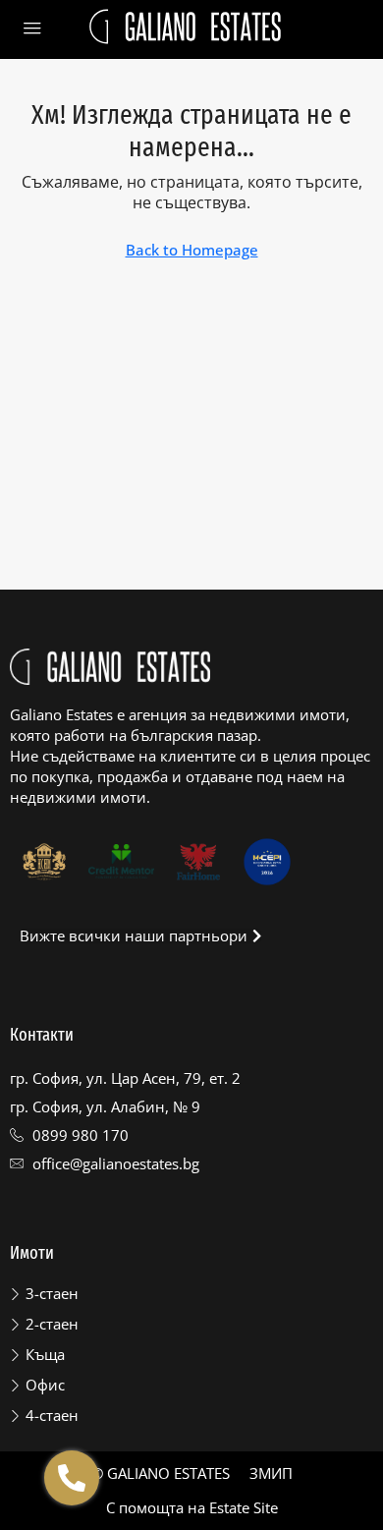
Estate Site (243, 1507)
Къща (45, 1354)
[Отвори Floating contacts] (71, 1477)
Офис (45, 1384)
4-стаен (52, 1415)
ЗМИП (271, 1473)
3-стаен (52, 1293)
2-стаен (52, 1323)
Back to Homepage (192, 249)
